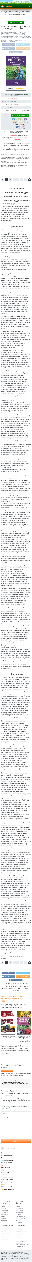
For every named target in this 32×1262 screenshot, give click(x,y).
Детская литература (8, 1169)
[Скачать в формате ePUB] (20, 123)
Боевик (3, 1206)
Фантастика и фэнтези (9, 1153)
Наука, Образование (8, 1160)
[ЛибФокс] (6, 6)
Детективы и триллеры (9, 1157)
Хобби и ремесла (14, 104)
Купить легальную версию (20, 115)
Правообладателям (21, 1241)
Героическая (19, 1208)
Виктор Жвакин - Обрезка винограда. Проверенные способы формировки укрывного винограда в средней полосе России (24, 1039)
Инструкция (17, 139)
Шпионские (4, 1220)
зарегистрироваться (19, 1083)
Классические (4, 1214)
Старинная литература (9, 1182)
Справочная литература (9, 1179)
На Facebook (8, 44)
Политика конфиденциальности (22, 1243)
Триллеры (3, 1218)
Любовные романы (8, 1155)
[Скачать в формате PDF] (23, 128)
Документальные (7, 1162)
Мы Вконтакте (15, 52)
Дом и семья (6, 1172)
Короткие (3, 1231)
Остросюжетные (5, 1235)
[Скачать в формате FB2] (14, 123)
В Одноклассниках (24, 48)
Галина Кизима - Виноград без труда (8, 1037)
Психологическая (20, 1216)
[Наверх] (27, 1258)
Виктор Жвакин (14, 98)
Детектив (3, 1208)
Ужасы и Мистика (20, 1218)
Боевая (18, 1206)
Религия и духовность (8, 1177)
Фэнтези (18, 1220)
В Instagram (7, 48)
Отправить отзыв (16, 1141)
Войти (17, 1)
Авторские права (16, 22)
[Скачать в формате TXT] (26, 123)
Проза (4, 1165)
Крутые (3, 1216)
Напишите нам (13, 135)
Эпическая (19, 1222)
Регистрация (26, 1)
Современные (5, 1237)
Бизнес (5, 1174)
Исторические (4, 1212)
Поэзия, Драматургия (8, 1189)
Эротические (4, 1239)
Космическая (19, 1212)
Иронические (4, 1210)
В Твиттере (22, 44)
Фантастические (5, 1233)
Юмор (4, 1184)
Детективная (19, 1210)
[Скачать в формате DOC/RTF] (17, 128)
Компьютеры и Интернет (9, 1186)
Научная (18, 1214)
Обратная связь (20, 1246)
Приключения (6, 1167)
